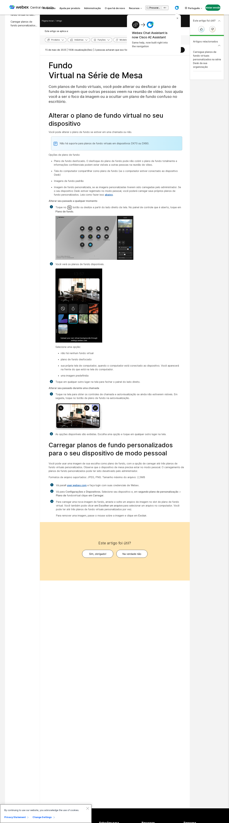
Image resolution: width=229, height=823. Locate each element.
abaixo (109, 194)
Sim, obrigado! (97, 553)
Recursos (134, 8)
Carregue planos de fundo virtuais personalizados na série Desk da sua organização (207, 59)
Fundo (96, 70)
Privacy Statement (15, 817)
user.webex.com (77, 485)
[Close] (87, 808)
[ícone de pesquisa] (148, 8)
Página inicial (48, 21)
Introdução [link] (49, 8)
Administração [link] (92, 8)
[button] (177, 8)
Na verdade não (131, 553)
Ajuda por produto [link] (70, 8)
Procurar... (154, 7)
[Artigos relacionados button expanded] (219, 45)
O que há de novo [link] (115, 8)
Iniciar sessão (213, 7)
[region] (46, 813)
